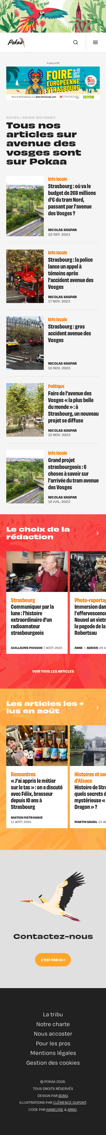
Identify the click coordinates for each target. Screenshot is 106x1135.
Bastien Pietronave (27, 817)
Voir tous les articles (53, 671)
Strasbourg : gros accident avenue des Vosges (69, 333)
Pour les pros (53, 1043)
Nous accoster (53, 1033)
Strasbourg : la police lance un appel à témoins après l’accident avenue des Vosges (70, 273)
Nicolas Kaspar (62, 230)
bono (63, 1095)
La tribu (53, 1014)
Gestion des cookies (53, 1062)
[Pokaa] (16, 42)
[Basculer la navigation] (95, 42)
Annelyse (54, 1109)
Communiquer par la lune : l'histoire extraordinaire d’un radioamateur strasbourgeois (32, 619)
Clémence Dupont (69, 1102)
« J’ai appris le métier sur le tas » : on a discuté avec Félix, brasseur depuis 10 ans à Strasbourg (37, 793)
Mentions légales (53, 1052)
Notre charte (53, 1024)
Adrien (92, 648)
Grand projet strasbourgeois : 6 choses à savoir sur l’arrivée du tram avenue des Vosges (73, 473)
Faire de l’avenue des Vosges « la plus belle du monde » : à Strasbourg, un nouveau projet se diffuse (73, 406)
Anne (78, 648)
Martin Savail (85, 822)
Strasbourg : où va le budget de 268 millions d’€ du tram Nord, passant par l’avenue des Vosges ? (72, 199)
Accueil (13, 117)
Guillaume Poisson (26, 648)
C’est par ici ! (53, 959)
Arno (72, 1109)
